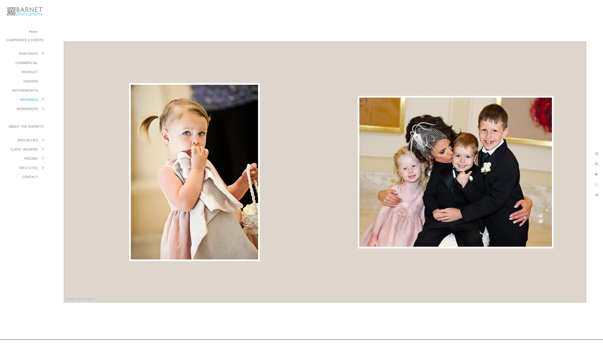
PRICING (31, 158)
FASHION (31, 81)
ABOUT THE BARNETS (26, 126)
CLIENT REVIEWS (24, 149)
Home (33, 31)
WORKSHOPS (27, 109)
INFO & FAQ (28, 168)
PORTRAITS (28, 54)
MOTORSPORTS (25, 90)
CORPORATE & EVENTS (25, 40)
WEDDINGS (29, 100)
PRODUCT (30, 72)
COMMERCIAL (27, 63)
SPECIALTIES (27, 140)
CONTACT (30, 177)
